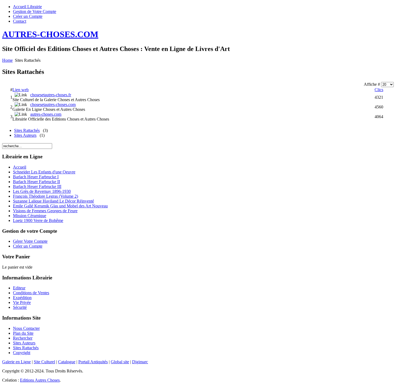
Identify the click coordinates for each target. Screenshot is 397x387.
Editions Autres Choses (40, 380)
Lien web (20, 89)
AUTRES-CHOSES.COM (50, 34)
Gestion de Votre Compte (34, 11)
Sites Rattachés (27, 130)
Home (7, 60)
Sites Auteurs (25, 135)
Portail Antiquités (93, 361)
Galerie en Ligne (16, 361)
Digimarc (140, 361)
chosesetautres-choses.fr (50, 95)
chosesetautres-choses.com (53, 104)
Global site (120, 361)
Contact (19, 21)
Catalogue (66, 361)
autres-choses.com (45, 114)
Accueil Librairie (27, 6)
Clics (379, 89)
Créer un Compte (27, 16)
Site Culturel (44, 361)
